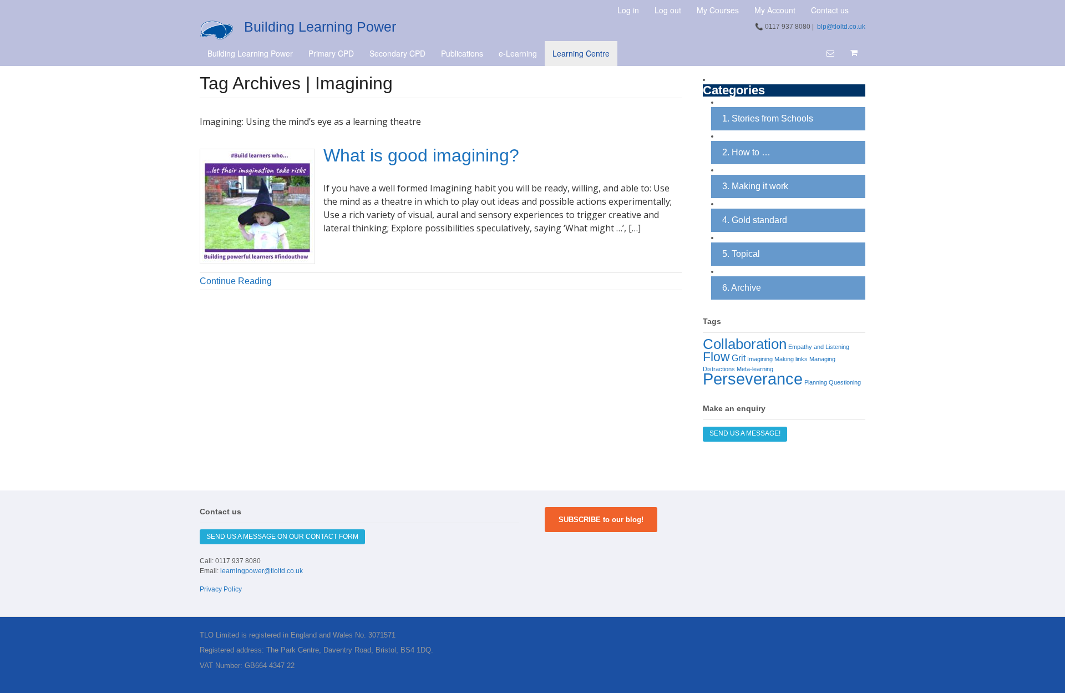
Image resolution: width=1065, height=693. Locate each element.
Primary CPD (331, 53)
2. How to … (746, 152)
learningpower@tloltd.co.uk (261, 571)
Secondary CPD (397, 53)
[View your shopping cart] (853, 52)
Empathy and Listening (818, 346)
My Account (774, 10)
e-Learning (518, 53)
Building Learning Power (320, 26)
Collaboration (745, 344)
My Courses (718, 10)
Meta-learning (755, 369)
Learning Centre (581, 53)
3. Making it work (755, 186)
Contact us (830, 10)
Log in (628, 10)
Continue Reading (236, 281)
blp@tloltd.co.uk (841, 27)
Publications (462, 53)
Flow (716, 357)
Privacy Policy (221, 589)
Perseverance (753, 379)
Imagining (760, 359)
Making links (791, 359)
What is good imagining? (421, 155)
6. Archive (741, 287)
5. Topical (741, 254)
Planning (815, 382)
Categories (734, 90)
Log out (668, 10)
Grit (739, 358)
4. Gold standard (754, 220)
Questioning (845, 382)
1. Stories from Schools (767, 118)
